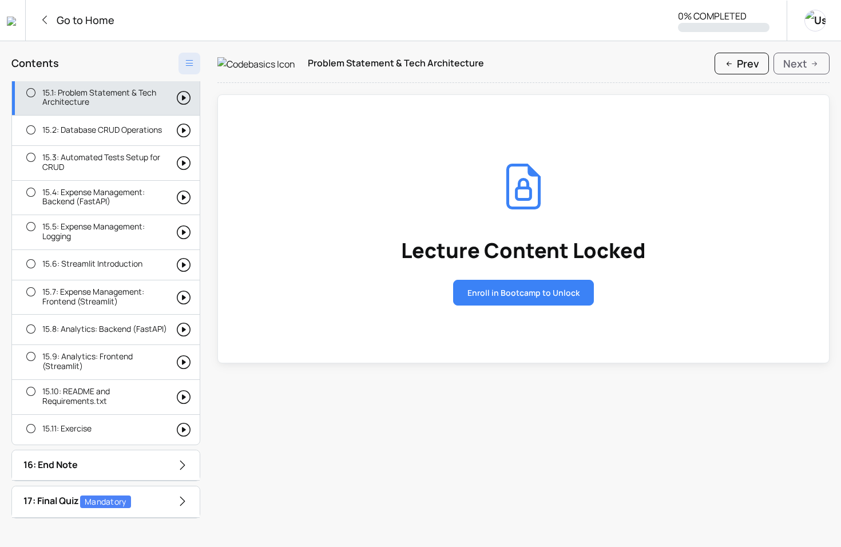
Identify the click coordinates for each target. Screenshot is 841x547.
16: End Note (50, 464)
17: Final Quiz (74, 500)
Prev (747, 63)
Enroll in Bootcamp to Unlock (523, 292)
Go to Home (84, 20)
